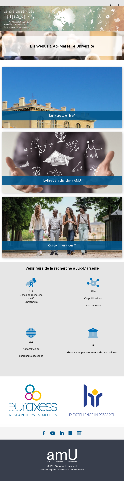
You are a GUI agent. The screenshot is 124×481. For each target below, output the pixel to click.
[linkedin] (61, 433)
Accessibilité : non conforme (71, 469)
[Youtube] (52, 433)
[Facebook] (44, 433)
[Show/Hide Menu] (3, 3)
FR (120, 4)
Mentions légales (48, 469)
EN (111, 4)
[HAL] (79, 433)
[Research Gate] (70, 433)
